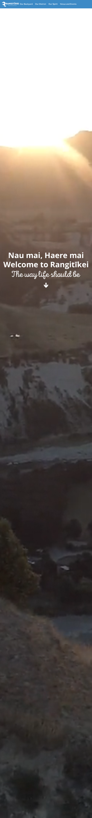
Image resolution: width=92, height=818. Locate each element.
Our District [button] (40, 4)
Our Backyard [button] (26, 4)
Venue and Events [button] (68, 4)
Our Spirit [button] (53, 4)
